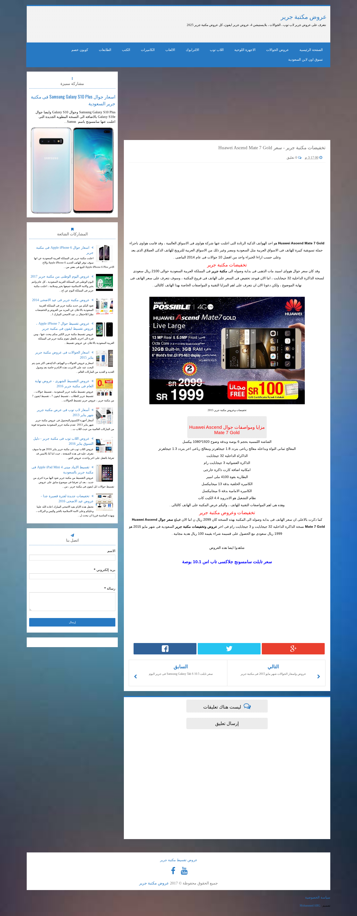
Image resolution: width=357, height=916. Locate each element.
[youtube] (184, 871)
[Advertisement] (153, 24)
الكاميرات (148, 50)
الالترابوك (192, 50)
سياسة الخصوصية (317, 897)
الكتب (126, 50)
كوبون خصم (79, 50)
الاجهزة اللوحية (244, 50)
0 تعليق (292, 157)
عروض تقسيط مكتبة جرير (178, 860)
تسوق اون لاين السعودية (305, 59)
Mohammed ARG (310, 905)
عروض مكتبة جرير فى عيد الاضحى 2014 (61, 300)
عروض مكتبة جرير (304, 17)
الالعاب (170, 50)
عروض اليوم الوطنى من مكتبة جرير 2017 (60, 276)
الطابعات (105, 50)
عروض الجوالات (277, 50)
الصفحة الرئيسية (311, 50)
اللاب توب (217, 50)
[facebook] (173, 871)
